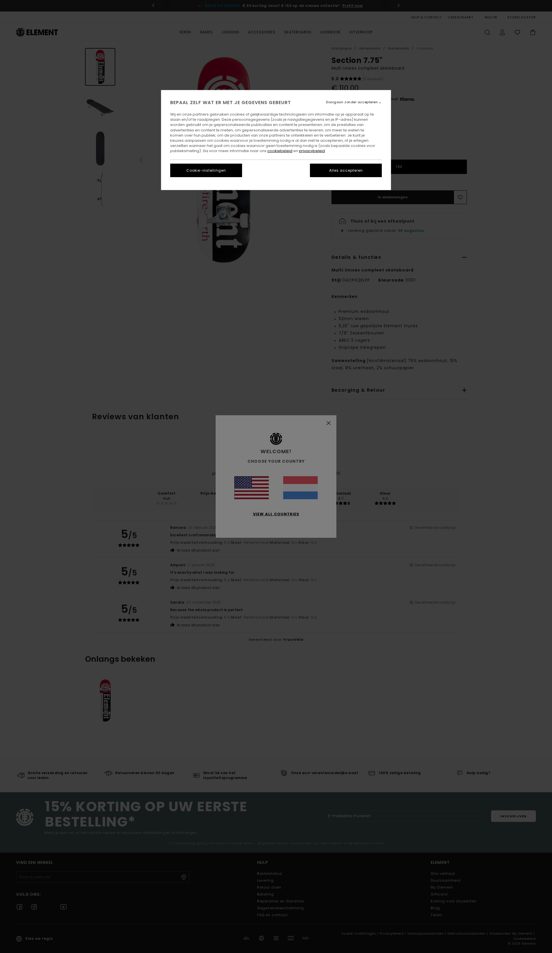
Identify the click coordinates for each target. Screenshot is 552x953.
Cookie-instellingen (206, 170)
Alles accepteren (346, 170)
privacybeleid (312, 151)
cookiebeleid (279, 151)
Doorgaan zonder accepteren (352, 102)
